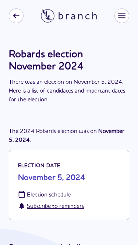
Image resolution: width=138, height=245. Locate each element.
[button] (121, 15)
